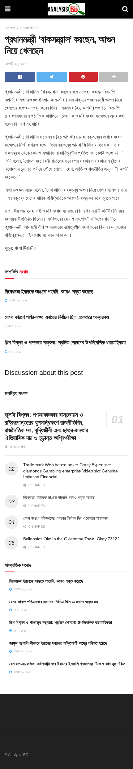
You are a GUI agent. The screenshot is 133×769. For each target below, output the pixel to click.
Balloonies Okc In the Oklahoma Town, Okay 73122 (71, 538)
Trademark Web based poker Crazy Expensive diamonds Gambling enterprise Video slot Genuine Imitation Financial (70, 470)
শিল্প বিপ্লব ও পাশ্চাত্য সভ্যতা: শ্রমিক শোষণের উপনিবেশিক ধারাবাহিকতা (65, 342)
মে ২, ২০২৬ (14, 351)
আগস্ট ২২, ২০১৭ (16, 63)
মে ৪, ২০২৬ (14, 326)
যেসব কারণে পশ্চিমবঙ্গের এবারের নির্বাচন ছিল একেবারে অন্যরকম (57, 317)
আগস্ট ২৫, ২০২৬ (17, 300)
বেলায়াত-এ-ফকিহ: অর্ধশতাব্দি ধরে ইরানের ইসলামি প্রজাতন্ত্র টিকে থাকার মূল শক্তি (67, 663)
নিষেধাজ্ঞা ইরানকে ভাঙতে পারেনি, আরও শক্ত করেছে (49, 292)
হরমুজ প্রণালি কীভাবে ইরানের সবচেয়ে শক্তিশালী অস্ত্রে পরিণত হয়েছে (58, 643)
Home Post (29, 28)
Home (10, 28)
